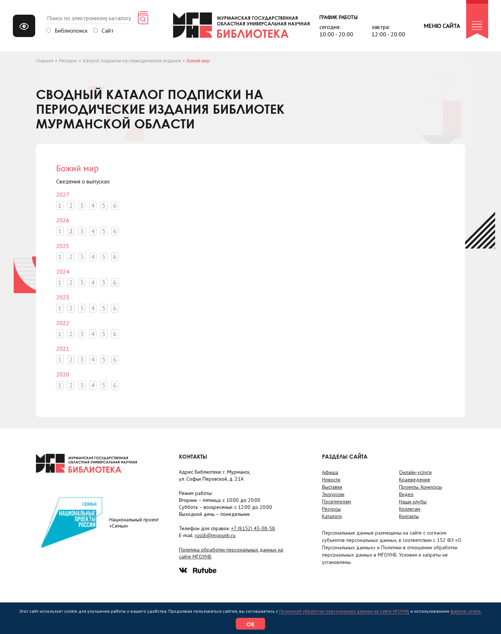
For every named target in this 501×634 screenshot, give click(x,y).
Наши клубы (413, 501)
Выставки (332, 487)
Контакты (409, 516)
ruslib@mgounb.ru (215, 535)
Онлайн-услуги (415, 472)
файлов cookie (465, 611)
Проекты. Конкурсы (420, 487)
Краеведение (414, 479)
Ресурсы (68, 61)
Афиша (330, 472)
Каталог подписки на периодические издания (132, 61)
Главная (44, 61)
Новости (331, 479)
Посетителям (336, 501)
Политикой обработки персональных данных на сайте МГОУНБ (344, 611)
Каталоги (332, 516)
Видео (406, 494)
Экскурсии (333, 494)
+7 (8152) (253, 528)
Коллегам (409, 509)
